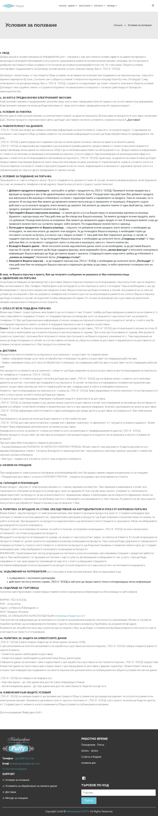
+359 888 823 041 (24, 758)
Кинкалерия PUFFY (77, 811)
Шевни (71, 5)
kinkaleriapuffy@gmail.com (70, 615)
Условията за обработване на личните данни (31, 786)
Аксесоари (85, 5)
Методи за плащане (16, 798)
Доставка (10, 792)
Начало (63, 5)
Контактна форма (16, 768)
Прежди (111, 5)
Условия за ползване (17, 780)
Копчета (98, 5)
